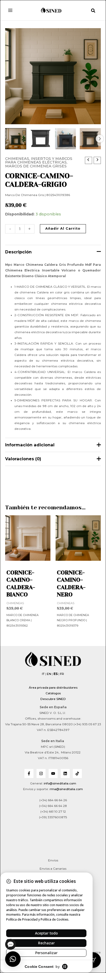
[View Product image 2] (40, 138)
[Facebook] (28, 773)
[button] (93, 11)
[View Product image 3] (65, 138)
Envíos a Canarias (53, 868)
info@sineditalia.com (60, 783)
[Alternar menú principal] (10, 10)
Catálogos (53, 693)
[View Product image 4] (90, 138)
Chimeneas (17, 158)
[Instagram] (41, 773)
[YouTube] (53, 773)
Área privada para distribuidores (53, 687)
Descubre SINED (53, 699)
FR (62, 674)
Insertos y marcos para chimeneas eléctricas (38, 160)
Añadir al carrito (63, 228)
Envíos (53, 860)
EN (49, 674)
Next (99, 139)
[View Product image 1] (15, 138)
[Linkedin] (65, 773)
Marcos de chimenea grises (36, 166)
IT (43, 674)
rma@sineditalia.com (66, 789)
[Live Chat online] (10, 944)
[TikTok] (77, 773)
